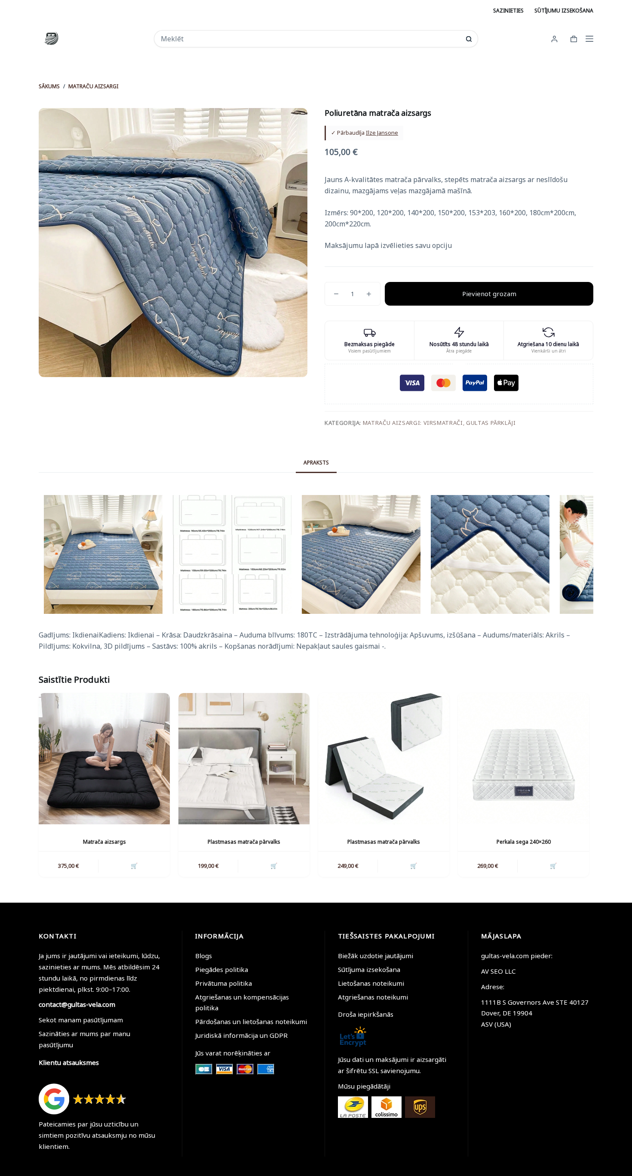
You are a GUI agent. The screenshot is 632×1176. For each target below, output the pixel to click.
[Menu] (589, 39)
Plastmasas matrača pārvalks (244, 841)
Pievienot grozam (489, 293)
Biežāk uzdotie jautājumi (375, 955)
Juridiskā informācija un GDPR (241, 1035)
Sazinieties (508, 10)
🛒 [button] (134, 866)
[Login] (554, 39)
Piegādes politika (221, 969)
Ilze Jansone (382, 132)
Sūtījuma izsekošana (369, 969)
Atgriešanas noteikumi (373, 997)
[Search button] (469, 39)
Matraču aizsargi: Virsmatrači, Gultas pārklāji (439, 423)
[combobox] (310, 38)
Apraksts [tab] (316, 462)
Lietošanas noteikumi (371, 983)
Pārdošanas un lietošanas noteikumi (251, 1021)
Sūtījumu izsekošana (563, 10)
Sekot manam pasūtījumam (81, 1019)
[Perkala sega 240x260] (523, 758)
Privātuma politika (223, 983)
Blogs (203, 955)
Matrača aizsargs (104, 841)
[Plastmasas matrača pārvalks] (244, 758)
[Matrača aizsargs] (104, 758)
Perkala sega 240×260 (524, 841)
